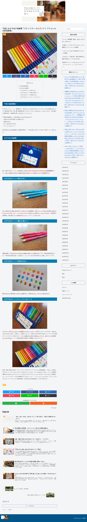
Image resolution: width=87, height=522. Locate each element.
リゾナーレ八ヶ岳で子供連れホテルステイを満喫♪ (73, 52)
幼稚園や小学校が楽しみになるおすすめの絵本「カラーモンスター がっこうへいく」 (74, 94)
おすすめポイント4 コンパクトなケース (31, 97)
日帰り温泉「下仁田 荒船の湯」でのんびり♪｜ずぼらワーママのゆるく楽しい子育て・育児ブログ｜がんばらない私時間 (75, 83)
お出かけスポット (67, 270)
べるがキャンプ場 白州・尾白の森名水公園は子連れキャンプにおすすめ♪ (73, 57)
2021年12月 (65, 171)
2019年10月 (65, 260)
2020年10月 (65, 221)
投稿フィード (65, 291)
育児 (5, 384)
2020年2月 (65, 246)
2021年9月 (65, 181)
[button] (84, 29)
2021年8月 (65, 185)
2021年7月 (65, 188)
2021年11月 (65, 174)
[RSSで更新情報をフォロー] (43, 403)
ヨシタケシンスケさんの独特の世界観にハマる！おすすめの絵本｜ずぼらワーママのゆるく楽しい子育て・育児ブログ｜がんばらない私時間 (75, 138)
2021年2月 (65, 206)
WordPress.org (66, 298)
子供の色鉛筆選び (24, 86)
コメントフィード (67, 294)
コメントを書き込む (29, 505)
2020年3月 (65, 242)
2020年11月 (65, 217)
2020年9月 (65, 224)
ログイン (64, 287)
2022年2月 (65, 167)
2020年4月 (65, 238)
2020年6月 (65, 235)
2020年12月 (65, 213)
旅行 (63, 273)
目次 (28, 83)
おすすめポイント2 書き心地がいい (29, 92)
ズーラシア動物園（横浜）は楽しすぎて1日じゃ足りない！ (73, 40)
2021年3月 (65, 203)
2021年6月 (65, 192)
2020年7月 (65, 231)
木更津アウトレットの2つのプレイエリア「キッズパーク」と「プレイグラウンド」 (73, 65)
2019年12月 (65, 253)
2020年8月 (65, 228)
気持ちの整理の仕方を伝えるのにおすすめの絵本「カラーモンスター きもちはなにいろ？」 (74, 113)
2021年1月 (65, 210)
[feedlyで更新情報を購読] (15, 403)
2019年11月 (65, 256)
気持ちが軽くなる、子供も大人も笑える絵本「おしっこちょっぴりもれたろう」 (74, 132)
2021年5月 (65, 196)
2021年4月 (65, 199)
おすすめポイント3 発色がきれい (29, 94)
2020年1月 (65, 249)
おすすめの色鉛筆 (24, 88)
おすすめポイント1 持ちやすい (28, 90)
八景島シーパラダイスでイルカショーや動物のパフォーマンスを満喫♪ (73, 46)
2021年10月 (65, 178)
